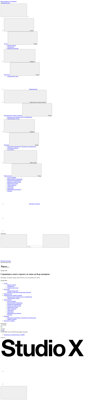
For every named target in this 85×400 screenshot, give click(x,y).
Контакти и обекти (34, 203)
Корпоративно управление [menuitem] (14, 179)
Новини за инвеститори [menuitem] (14, 182)
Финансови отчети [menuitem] (12, 183)
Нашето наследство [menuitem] (12, 48)
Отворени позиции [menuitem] (12, 148)
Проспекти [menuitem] (10, 188)
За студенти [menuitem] (10, 149)
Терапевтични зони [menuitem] (12, 76)
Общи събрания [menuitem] (11, 185)
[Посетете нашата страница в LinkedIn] (16, 230)
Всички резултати (6, 261)
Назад (35, 43)
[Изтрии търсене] (56, 241)
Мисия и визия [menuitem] (11, 45)
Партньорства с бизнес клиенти (38, 102)
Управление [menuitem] (10, 47)
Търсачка (3, 233)
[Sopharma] (5, 3)
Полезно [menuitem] (9, 191)
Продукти (32, 61)
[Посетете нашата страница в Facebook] (16, 218)
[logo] (2, 330)
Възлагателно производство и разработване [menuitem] (19, 117)
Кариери (32, 131)
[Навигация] (14, 10)
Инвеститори (33, 162)
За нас (31, 30)
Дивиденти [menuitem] (10, 186)
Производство (33, 89)
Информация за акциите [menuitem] (14, 189)
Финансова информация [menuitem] (14, 180)
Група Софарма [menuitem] (11, 177)
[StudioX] (42, 357)
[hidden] (14, 392)
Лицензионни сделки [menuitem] (13, 118)
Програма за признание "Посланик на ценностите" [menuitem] (21, 146)
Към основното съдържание (9, 1)
